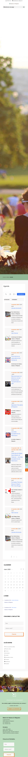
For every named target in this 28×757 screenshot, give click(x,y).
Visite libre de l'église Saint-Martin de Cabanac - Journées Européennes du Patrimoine (17, 457)
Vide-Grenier (14, 513)
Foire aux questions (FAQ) (10, 646)
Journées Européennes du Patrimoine (15, 434)
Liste (14, 294)
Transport (7, 659)
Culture (7, 277)
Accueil (4, 277)
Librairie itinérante (16, 308)
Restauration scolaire (9, 657)
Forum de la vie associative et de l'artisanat (15, 358)
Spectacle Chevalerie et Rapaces (17, 406)
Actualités (7, 663)
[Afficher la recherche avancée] (10, 294)
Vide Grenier (14, 333)
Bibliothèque (7, 661)
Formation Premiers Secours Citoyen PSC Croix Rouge (16, 484)
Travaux (6, 651)
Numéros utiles (8, 648)
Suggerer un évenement (14, 708)
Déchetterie (7, 653)
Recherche (21, 294)
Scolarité (6, 655)
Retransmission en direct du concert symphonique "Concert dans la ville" (16, 380)
